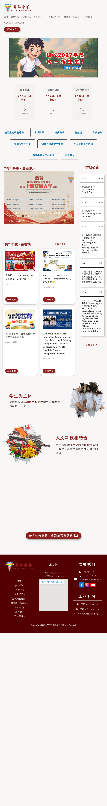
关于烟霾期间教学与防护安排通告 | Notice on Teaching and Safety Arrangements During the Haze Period (92, 244)
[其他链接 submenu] (25, 22)
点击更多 (11, 299)
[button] (14, 132)
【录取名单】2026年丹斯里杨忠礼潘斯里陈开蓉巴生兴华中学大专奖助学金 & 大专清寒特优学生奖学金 (92, 276)
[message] (75, 579)
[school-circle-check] (77, 604)
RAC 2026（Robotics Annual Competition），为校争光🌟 (57, 278)
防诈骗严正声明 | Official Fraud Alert (88, 189)
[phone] (80, 572)
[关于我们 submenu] (43, 16)
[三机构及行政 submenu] (60, 16)
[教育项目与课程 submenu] (80, 16)
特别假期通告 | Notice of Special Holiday (91, 213)
